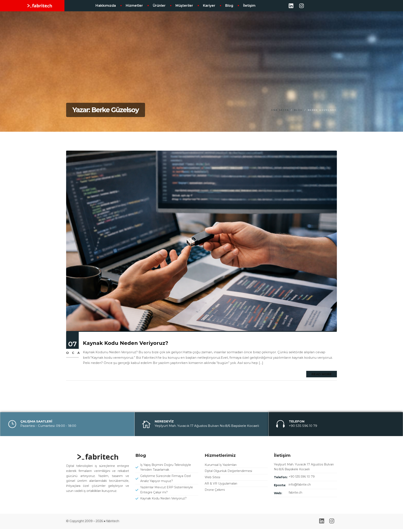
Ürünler (159, 6)
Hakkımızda (106, 6)
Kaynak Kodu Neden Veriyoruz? (125, 343)
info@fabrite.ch (300, 484)
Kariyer (209, 6)
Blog (229, 6)
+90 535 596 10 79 (302, 476)
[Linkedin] (291, 5)
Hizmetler (134, 6)
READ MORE (321, 374)
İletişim (249, 6)
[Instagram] (301, 5)
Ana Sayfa (280, 110)
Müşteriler (184, 6)
